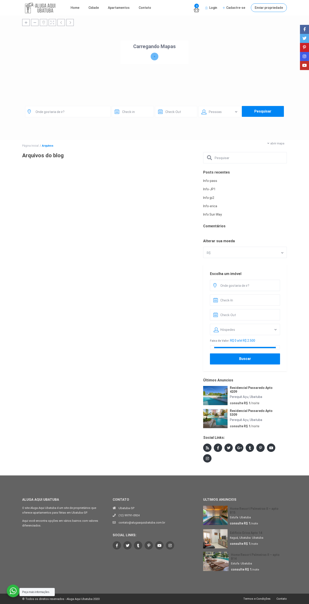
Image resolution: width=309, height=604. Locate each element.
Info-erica (210, 206)
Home (75, 7)
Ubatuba (256, 397)
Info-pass (210, 181)
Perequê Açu (239, 397)
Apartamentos (119, 7)
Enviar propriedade (269, 7)
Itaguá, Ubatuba (240, 537)
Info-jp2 (208, 198)
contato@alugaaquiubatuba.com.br (142, 522)
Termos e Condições (257, 598)
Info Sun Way (212, 214)
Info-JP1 (209, 189)
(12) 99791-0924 (129, 515)
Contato (145, 7)
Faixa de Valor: (219, 340)
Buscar (245, 359)
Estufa (234, 517)
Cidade (93, 7)
